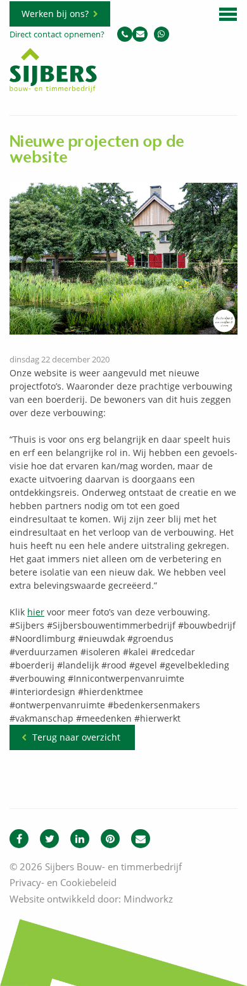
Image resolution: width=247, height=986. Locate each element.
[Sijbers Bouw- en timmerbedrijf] (53, 89)
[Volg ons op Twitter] (49, 838)
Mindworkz (148, 898)
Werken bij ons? (55, 14)
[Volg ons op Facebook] (19, 838)
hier (35, 612)
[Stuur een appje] (161, 34)
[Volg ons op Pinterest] (110, 838)
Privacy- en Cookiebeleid (63, 882)
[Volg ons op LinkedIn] (79, 838)
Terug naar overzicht (76, 737)
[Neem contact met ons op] (140, 838)
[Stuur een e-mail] (140, 34)
